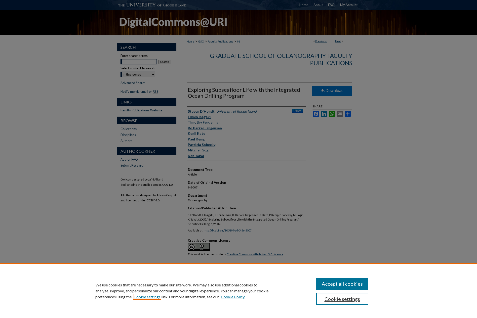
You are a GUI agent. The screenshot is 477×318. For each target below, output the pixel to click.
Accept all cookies (342, 284)
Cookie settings (147, 296)
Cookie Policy (233, 296)
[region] (238, 290)
